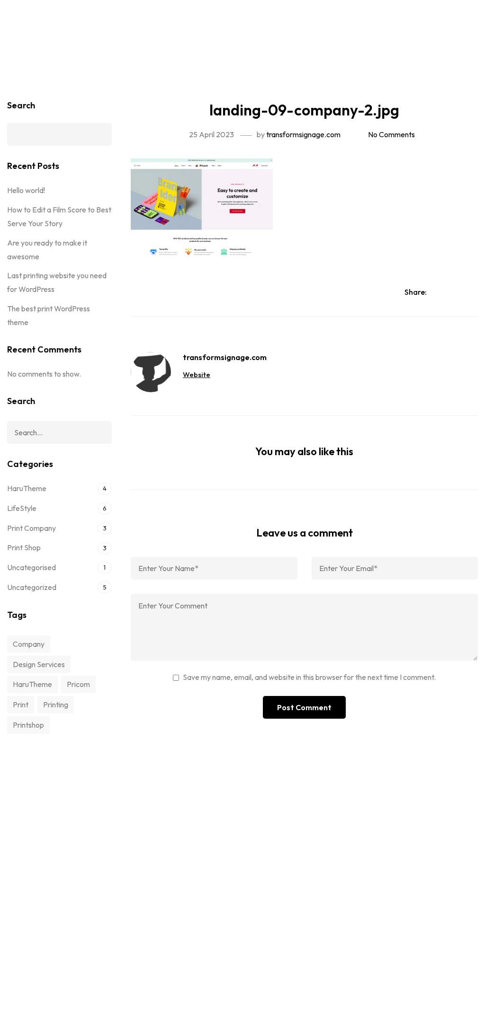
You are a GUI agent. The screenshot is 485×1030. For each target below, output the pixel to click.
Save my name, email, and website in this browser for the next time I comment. (309, 677)
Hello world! (26, 190)
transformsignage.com (303, 134)
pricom (78, 684)
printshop (28, 725)
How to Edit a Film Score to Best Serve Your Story (59, 216)
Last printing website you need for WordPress (57, 282)
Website (196, 374)
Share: (416, 292)
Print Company (31, 528)
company (29, 644)
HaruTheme (26, 488)
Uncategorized (31, 587)
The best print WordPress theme (48, 315)
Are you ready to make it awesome (47, 249)
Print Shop (24, 547)
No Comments (391, 134)
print (20, 704)
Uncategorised (31, 567)
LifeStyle (21, 508)
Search (21, 105)
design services (39, 664)
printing (55, 704)
